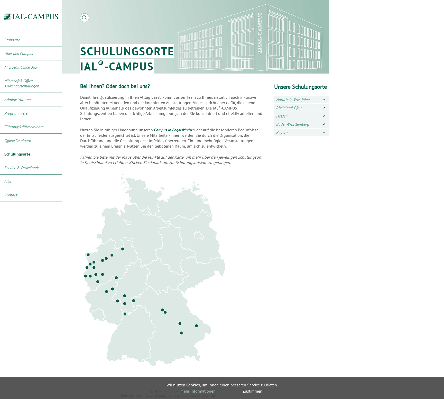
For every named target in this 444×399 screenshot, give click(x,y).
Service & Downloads (21, 167)
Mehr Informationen (198, 391)
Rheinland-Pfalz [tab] (289, 107)
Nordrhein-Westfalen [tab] (293, 99)
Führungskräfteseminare (23, 126)
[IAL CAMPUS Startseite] (31, 16)
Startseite (12, 39)
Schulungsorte (17, 154)
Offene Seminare (17, 140)
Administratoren (17, 99)
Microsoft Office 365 (20, 67)
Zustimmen (252, 391)
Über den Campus (18, 53)
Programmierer (16, 113)
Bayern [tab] (282, 132)
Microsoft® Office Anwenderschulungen (21, 83)
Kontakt (10, 194)
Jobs (7, 181)
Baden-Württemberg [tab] (292, 124)
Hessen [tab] (282, 116)
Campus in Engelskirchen (174, 129)
